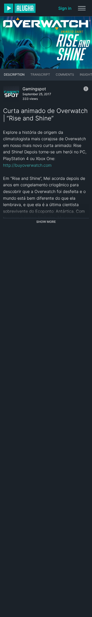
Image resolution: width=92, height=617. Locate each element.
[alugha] (20, 8)
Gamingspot (34, 88)
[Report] (86, 89)
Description (14, 74)
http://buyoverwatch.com (27, 165)
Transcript (40, 74)
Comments (65, 74)
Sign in (65, 8)
